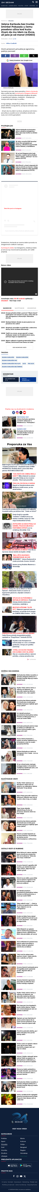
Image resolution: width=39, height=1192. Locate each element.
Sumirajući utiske (7, 248)
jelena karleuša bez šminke (12, 367)
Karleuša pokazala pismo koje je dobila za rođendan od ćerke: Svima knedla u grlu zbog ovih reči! (27, 728)
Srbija (22, 1144)
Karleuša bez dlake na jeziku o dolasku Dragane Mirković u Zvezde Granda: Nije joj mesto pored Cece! (27, 677)
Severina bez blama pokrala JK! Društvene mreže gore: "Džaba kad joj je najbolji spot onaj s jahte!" (27, 703)
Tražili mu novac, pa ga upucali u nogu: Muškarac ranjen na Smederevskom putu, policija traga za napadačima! (20, 335)
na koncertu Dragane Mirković (26, 93)
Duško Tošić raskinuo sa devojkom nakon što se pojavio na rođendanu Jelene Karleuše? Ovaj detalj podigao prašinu (27, 785)
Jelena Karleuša (8, 357)
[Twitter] (21, 412)
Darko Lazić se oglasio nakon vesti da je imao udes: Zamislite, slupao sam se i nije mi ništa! (27, 1046)
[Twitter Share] (33, 55)
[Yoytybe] (21, 1176)
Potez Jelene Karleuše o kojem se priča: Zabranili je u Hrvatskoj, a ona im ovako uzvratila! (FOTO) (27, 741)
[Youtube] (24, 412)
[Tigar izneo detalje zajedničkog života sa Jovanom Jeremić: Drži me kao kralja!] (8, 813)
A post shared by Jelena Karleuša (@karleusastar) (19, 231)
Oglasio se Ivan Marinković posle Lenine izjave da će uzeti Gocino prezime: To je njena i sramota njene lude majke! (26, 1020)
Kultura (23, 1141)
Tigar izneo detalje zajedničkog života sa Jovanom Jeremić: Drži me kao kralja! (26, 811)
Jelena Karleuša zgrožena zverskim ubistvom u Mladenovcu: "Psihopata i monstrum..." (26, 420)
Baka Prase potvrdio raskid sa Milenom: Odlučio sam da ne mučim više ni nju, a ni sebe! (27, 797)
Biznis (22, 1138)
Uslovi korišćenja (20, 1185)
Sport (26, 6)
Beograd (23, 1147)
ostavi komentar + (26, 379)
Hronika (4, 1150)
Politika (20, 6)
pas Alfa (31, 364)
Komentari (31, 308)
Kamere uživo (13, 6)
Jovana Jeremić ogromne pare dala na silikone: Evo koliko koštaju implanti (26, 981)
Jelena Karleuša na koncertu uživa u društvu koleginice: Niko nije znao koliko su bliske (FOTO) (26, 132)
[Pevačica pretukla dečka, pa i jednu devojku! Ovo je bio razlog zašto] (8, 1035)
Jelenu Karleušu (32, 91)
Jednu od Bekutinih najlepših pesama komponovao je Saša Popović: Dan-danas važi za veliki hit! (27, 1097)
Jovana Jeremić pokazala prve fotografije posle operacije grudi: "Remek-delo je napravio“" (27, 969)
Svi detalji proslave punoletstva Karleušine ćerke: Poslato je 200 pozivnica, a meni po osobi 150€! (27, 715)
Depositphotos (32, 1185)
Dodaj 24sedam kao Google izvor (21, 60)
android (22, 299)
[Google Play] (26, 1165)
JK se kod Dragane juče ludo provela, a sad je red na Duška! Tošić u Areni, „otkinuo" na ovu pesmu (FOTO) (26, 156)
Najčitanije (19, 308)
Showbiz (32, 6)
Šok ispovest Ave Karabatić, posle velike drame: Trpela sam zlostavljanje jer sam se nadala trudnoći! (27, 1008)
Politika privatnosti (8, 1185)
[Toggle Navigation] (36, 2)
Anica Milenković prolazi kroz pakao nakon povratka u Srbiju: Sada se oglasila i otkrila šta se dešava (27, 944)
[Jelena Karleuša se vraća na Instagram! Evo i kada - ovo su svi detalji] (8, 756)
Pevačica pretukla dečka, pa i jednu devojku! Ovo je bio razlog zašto (27, 1032)
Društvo (4, 1153)
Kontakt (10, 1182)
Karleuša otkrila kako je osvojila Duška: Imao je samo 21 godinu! (25, 432)
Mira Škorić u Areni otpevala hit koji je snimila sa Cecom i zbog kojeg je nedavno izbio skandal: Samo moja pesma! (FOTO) (27, 168)
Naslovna (4, 20)
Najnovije (4, 6)
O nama (4, 1182)
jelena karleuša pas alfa (11, 364)
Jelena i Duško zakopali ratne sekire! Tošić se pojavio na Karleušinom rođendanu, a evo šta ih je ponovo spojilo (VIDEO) (27, 1059)
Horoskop (23, 1153)
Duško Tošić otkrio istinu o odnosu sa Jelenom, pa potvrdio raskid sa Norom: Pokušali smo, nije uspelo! (26, 690)
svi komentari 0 (10, 379)
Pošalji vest (33, 1182)
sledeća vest (21, 429)
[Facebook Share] (5, 55)
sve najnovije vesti (19, 347)
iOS (15, 299)
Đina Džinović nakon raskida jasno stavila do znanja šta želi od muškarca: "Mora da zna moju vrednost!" (27, 855)
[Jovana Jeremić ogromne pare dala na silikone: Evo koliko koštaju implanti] (8, 984)
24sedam (4, 301)
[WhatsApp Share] (24, 55)
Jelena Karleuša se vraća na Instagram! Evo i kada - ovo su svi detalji (27, 753)
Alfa (24, 364)
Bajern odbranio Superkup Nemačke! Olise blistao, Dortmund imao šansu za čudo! (20, 341)
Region (23, 1150)
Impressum (17, 1182)
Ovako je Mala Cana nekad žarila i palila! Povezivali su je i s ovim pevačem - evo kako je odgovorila (27, 918)
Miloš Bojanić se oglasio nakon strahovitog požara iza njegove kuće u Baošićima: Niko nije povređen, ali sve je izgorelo (27, 931)
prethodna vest (23, 417)
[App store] (12, 1165)
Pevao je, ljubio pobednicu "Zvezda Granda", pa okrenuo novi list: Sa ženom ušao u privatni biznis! (27, 1071)
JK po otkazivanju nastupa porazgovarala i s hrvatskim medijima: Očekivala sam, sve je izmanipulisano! (27, 766)
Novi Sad (23, 1156)
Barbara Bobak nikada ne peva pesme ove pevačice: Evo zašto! (20, 323)
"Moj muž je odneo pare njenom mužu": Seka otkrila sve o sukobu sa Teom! (26, 956)
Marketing (25, 1182)
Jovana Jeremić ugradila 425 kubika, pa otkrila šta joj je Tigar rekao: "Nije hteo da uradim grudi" (27, 867)
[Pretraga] (33, 2)
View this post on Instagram (12, 208)
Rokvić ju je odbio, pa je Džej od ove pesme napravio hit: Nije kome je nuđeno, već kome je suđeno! (27, 880)
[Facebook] (13, 412)
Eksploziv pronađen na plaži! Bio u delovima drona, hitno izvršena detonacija (21, 328)
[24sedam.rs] (7, 2)
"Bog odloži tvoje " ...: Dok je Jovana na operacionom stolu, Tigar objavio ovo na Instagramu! (27, 906)
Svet (37, 6)
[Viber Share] (15, 55)
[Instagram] (17, 412)
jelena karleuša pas (9, 360)
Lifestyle (4, 1156)
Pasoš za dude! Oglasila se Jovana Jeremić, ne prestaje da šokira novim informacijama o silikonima (26, 836)
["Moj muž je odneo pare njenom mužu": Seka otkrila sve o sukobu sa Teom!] (8, 959)
